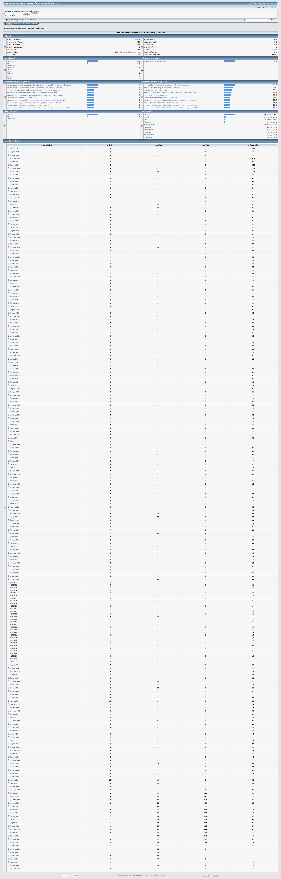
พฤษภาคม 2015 (14, 671)
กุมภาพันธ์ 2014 (14, 721)
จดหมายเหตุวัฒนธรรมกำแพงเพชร (155, 61)
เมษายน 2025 (13, 201)
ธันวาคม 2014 (14, 688)
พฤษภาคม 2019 (14, 435)
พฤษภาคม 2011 (14, 829)
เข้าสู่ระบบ (27, 11)
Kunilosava (147, 132)
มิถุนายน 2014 (14, 708)
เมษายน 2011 (13, 833)
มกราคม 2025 (14, 211)
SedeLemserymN (149, 124)
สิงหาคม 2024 (13, 227)
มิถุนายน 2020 (14, 392)
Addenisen (10, 73)
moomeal (10, 77)
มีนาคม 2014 (13, 717)
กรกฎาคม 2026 (14, 152)
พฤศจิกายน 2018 (14, 454)
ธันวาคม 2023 (14, 254)
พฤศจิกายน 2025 (14, 178)
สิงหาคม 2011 (13, 819)
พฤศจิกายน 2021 (14, 336)
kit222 (9, 71)
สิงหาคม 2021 (13, 346)
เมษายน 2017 (13, 517)
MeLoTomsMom (149, 135)
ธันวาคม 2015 (14, 569)
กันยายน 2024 (14, 224)
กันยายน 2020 (14, 382)
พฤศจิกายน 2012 (14, 770)
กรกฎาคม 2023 (14, 270)
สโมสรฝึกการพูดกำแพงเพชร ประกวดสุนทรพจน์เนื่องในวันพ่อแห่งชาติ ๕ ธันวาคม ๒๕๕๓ (34, 95)
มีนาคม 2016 (13, 560)
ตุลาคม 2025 (13, 181)
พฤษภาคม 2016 (14, 553)
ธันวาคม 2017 (14, 490)
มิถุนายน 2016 (14, 550)
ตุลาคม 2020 (13, 379)
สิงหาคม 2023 (13, 267)
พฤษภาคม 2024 (14, 237)
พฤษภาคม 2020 (14, 395)
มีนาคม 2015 (13, 678)
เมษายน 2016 (13, 556)
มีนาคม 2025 (13, 204)
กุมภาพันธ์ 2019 (14, 444)
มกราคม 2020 (14, 408)
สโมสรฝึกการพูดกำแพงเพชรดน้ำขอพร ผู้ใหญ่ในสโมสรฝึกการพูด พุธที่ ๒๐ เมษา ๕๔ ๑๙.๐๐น (36, 100)
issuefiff (146, 117)
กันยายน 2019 (14, 421)
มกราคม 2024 (14, 250)
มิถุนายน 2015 (14, 668)
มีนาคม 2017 (13, 520)
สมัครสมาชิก (34, 23)
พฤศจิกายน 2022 (14, 296)
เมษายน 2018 (13, 477)
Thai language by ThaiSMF (158, 875)
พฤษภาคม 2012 (14, 790)
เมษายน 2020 (13, 398)
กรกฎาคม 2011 (14, 823)
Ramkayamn (148, 137)
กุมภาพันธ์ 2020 (14, 405)
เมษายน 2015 (13, 675)
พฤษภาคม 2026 (14, 158)
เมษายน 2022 (13, 319)
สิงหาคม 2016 (13, 543)
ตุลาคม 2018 (13, 458)
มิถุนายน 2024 (14, 234)
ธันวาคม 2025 (14, 175)
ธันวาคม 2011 (14, 806)
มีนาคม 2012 (13, 796)
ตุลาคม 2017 (13, 497)
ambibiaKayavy (149, 129)
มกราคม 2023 (14, 290)
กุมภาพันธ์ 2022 (14, 326)
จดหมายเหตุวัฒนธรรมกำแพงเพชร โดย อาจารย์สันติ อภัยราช (19, 28)
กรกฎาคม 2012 (14, 783)
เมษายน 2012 (13, 793)
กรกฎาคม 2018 (14, 467)
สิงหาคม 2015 (13, 661)
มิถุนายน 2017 (14, 510)
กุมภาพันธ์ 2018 (14, 484)
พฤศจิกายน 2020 (14, 375)
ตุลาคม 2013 (13, 734)
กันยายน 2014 (14, 698)
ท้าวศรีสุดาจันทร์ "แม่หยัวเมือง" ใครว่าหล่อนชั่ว (21, 98)
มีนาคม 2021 (13, 362)
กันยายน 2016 (14, 540)
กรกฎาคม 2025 (14, 191)
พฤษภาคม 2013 (14, 750)
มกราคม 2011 (14, 842)
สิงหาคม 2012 (13, 780)
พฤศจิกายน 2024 (14, 217)
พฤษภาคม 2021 (14, 356)
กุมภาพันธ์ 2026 (14, 168)
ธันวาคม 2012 (14, 767)
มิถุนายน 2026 (14, 155)
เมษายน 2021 (13, 359)
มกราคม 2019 (14, 448)
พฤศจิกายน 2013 (14, 731)
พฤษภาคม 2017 (14, 513)
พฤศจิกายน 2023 (14, 257)
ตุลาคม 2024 (13, 221)
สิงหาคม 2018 (13, 464)
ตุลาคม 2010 (13, 852)
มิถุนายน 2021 (14, 352)
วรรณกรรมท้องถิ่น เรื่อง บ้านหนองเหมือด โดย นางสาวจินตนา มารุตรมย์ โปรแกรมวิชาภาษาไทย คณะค (39, 85)
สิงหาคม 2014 (13, 701)
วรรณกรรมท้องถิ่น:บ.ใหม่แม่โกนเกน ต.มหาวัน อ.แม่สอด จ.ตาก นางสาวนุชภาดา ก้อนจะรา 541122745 (39, 108)
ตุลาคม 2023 (13, 260)
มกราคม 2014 (14, 724)
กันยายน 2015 (14, 579)
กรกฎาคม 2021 (14, 349)
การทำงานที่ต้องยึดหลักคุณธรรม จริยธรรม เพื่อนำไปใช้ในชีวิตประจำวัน (166, 85)
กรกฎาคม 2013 (14, 744)
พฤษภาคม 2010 (14, 869)
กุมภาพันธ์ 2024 (14, 247)
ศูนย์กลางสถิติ (40, 28)
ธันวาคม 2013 (14, 727)
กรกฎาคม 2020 (14, 389)
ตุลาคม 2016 (13, 537)
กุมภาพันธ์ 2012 (14, 800)
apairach (10, 61)
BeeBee (9, 75)
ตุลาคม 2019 (13, 418)
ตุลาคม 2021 (13, 339)
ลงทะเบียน (36, 11)
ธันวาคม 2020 (14, 372)
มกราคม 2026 (14, 171)
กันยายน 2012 (14, 777)
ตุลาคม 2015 (13, 576)
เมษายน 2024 (13, 241)
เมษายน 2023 (13, 280)
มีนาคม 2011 (13, 836)
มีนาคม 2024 (13, 244)
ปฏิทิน (23, 23)
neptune (9, 78)
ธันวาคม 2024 (14, 214)
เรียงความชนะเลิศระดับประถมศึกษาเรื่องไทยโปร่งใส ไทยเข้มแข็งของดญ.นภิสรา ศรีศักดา (171, 108)
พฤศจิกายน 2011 (14, 809)
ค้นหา (19, 23)
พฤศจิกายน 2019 (14, 415)
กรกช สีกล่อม (11, 65)
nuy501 (9, 69)
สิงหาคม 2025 (13, 188)
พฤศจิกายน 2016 (14, 533)
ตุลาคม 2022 (13, 300)
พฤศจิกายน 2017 (14, 494)
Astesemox (147, 122)
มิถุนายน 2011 (14, 826)
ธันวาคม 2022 (14, 293)
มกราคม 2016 (14, 566)
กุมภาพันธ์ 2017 (14, 523)
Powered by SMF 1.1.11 (122, 875)
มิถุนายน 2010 (14, 865)
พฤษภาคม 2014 (14, 711)
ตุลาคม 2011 (13, 813)
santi (8, 63)
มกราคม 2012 (14, 803)
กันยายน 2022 (14, 303)
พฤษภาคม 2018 (14, 474)
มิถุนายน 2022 (14, 313)
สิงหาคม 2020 (13, 385)
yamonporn (10, 67)
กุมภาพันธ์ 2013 (14, 760)
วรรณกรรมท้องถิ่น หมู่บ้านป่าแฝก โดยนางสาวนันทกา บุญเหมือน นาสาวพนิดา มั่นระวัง (34, 103)
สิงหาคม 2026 (13, 148)
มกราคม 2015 (14, 685)
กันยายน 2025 (14, 185)
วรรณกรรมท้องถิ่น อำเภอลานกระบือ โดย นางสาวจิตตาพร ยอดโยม (28, 105)
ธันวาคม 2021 (14, 333)
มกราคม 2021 (14, 369)
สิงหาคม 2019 (13, 425)
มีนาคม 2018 (13, 481)
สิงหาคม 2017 (13, 504)
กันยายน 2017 (14, 500)
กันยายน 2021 (14, 342)
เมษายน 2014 (13, 714)
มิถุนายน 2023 (14, 273)
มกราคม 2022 (14, 329)
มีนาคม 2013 (13, 757)
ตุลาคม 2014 (13, 694)
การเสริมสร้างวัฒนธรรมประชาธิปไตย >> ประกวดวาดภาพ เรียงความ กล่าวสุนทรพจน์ (33, 90)
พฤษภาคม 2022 (14, 316)
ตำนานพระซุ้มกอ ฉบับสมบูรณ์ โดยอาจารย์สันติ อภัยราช (161, 88)
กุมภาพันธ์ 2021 (14, 365)
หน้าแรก (8, 23)
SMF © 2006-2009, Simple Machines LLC (139, 875)
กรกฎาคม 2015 (14, 665)
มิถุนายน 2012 (14, 786)
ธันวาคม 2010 (14, 846)
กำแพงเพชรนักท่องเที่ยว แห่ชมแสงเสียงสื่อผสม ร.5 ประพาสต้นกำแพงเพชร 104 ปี (32, 93)
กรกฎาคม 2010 (14, 862)
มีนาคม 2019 (13, 441)
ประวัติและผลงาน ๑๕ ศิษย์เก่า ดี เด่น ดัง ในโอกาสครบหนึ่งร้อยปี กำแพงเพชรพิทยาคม (170, 100)
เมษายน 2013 (13, 754)
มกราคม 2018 (14, 487)
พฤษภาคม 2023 (14, 277)
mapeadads (147, 127)
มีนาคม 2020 (13, 402)
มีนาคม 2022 (13, 323)
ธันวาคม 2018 (14, 451)
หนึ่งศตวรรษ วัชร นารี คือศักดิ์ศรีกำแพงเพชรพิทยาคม (160, 98)
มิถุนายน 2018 (14, 471)
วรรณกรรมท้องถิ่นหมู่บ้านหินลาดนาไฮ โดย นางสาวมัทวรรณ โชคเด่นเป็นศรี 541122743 (34, 88)
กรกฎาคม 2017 (14, 507)
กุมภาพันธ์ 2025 (14, 208)
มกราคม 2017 (14, 527)
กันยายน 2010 (14, 856)
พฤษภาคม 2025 (14, 198)
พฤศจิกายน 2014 (14, 691)
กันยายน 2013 (14, 737)
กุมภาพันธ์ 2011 (14, 839)
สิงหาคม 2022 (13, 306)
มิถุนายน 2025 (14, 194)
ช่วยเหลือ (15, 23)
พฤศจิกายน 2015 (14, 573)
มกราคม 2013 (14, 763)
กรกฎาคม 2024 (14, 231)
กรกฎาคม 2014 (14, 704)
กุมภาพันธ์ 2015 (14, 681)
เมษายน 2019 (13, 438)
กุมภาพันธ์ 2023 (14, 287)
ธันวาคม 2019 (14, 412)
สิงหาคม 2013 (13, 740)
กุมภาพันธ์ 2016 (14, 563)
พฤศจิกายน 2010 (14, 849)
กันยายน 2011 (14, 816)
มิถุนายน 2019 (14, 431)
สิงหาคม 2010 (13, 859)
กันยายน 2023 (14, 264)
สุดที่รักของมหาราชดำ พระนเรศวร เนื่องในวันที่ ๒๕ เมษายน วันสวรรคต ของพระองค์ (170, 93)
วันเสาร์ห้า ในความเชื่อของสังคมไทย (155, 90)
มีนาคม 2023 (13, 283)
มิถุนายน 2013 (14, 747)
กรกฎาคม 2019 (14, 428)
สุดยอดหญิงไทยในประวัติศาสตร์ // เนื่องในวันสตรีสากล (161, 103)
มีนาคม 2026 (13, 165)
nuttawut (274, 49)
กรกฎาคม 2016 (14, 546)
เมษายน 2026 (13, 162)
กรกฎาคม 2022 (14, 310)
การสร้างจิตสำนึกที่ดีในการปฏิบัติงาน (155, 95)
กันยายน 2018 (14, 461)
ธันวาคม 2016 (14, 530)
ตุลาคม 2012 (13, 773)
